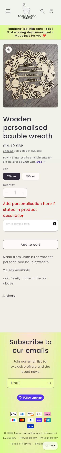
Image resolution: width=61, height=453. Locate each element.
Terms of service (21, 443)
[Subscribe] (49, 383)
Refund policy (28, 437)
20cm (11, 176)
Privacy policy (49, 437)
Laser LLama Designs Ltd (29, 433)
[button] (8, 11)
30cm (30, 176)
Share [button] (10, 295)
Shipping (8, 150)
